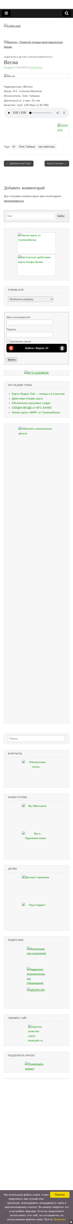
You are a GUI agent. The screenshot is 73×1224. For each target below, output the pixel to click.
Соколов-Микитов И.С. (40, 57)
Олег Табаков (27, 146)
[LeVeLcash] (12, 23)
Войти (12, 359)
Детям (22, 57)
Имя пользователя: (18, 317)
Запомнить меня (20, 341)
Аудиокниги (11, 57)
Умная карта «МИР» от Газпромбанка (36, 412)
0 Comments (35, 67)
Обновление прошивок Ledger (31, 403)
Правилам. (59, 1219)
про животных (47, 146)
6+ (14, 146)
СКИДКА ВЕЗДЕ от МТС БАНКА (32, 407)
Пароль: (11, 329)
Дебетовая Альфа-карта (27, 398)
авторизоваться (14, 200)
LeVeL (10, 67)
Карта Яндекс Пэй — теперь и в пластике (38, 393)
